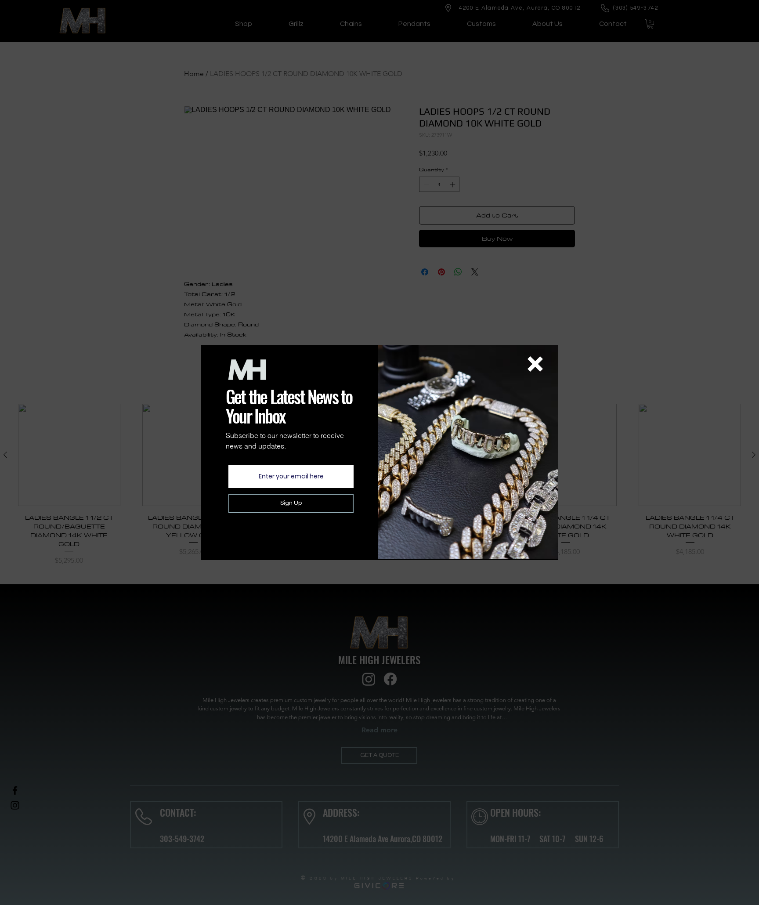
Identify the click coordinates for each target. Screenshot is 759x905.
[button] (535, 364)
